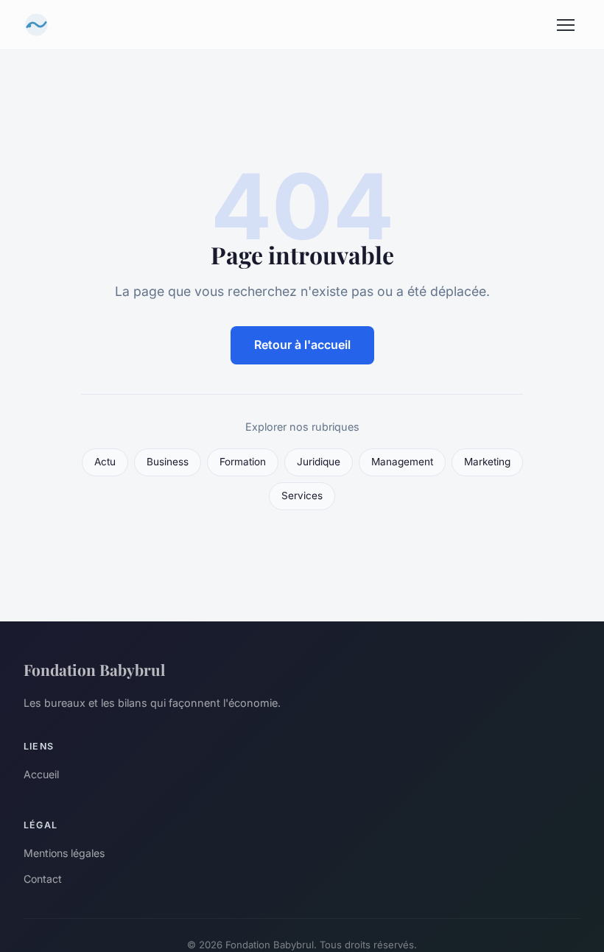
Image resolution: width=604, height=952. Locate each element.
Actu (105, 462)
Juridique (318, 462)
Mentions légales (64, 853)
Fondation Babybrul (94, 669)
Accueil (41, 774)
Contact (43, 878)
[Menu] (565, 25)
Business (168, 462)
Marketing (487, 462)
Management (402, 462)
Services (302, 495)
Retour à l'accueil (302, 344)
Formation (243, 462)
